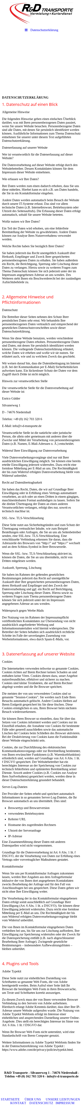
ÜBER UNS (33, 1099)
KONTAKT (18, 1103)
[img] (41, 13)
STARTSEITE (10, 1099)
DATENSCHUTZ (41, 1103)
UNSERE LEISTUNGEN (63, 1099)
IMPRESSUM (65, 1103)
